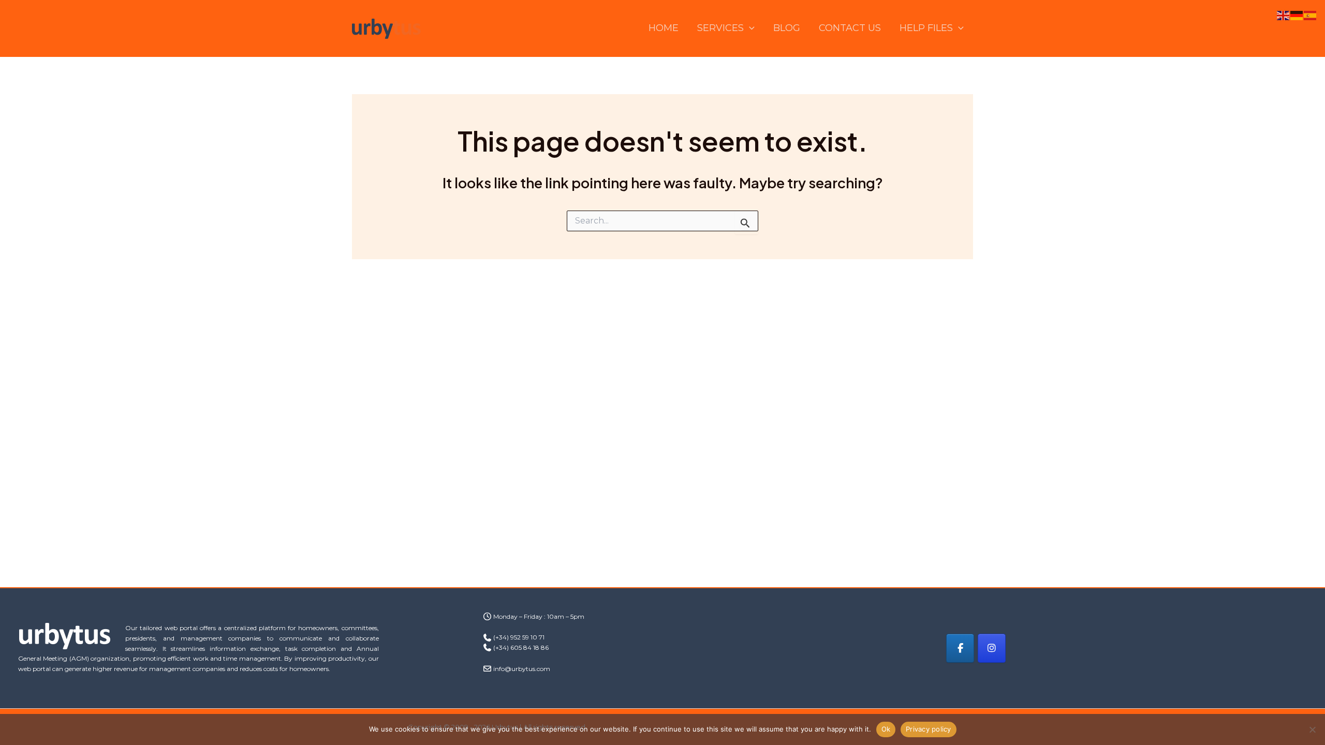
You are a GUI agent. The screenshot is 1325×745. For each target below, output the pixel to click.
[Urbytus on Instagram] (992, 648)
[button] (749, 28)
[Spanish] (1310, 15)
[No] (1312, 729)
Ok (886, 729)
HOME (664, 28)
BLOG (786, 28)
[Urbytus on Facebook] (960, 648)
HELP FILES (926, 28)
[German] (1297, 15)
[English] (1283, 15)
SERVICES (720, 28)
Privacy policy (928, 729)
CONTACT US (850, 28)
